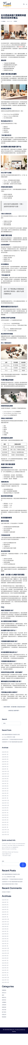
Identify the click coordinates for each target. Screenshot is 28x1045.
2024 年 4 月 (5, 820)
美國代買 (21, 46)
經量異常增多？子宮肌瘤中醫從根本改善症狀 (12, 739)
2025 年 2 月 (5, 795)
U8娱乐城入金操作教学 (13, 710)
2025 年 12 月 (5, 771)
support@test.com (6, 853)
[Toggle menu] (26, 4)
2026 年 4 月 (5, 761)
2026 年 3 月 (5, 764)
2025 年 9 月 (5, 778)
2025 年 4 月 (5, 791)
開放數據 (4, 1017)
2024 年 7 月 (5, 812)
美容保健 (4, 1009)
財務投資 (4, 1014)
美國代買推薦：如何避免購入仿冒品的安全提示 (14, 706)
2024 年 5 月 (5, 817)
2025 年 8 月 (5, 781)
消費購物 (15, 21)
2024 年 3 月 (5, 822)
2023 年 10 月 (5, 834)
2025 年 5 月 (5, 788)
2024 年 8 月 (5, 810)
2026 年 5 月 (5, 759)
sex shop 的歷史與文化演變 (8, 737)
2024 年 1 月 (5, 827)
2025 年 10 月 (5, 776)
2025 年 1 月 (5, 798)
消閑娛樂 (4, 1004)
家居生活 (4, 992)
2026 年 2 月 (5, 766)
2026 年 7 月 (5, 754)
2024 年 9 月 (5, 807)
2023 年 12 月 (5, 829)
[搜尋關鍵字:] (11, 723)
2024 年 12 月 (5, 800)
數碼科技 (4, 997)
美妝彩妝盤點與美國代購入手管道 (10, 884)
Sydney (14, 1031)
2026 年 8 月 (5, 752)
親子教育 (4, 1012)
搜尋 (3, 861)
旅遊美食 (4, 1000)
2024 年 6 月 (5, 815)
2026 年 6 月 (5, 757)
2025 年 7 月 (5, 783)
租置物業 (4, 1007)
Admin (3, 21)
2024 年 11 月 (5, 803)
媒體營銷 (4, 990)
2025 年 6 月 (5, 786)
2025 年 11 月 (5, 774)
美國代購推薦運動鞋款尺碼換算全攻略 (11, 734)
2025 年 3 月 (5, 793)
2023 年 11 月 (5, 832)
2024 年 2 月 (5, 824)
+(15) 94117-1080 (6, 855)
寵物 (3, 995)
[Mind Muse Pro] (7, 4)
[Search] (23, 4)
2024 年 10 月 (5, 805)
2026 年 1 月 (5, 769)
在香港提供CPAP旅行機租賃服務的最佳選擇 (12, 742)
